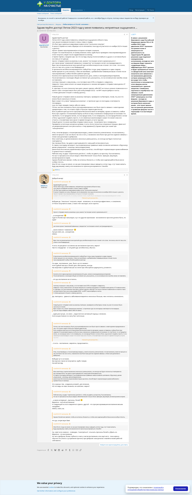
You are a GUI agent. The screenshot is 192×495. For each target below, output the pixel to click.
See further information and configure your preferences (56, 491)
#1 (127, 34)
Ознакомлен (180, 489)
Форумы (66, 10)
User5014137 (42, 31)
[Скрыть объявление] (153, 18)
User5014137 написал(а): (60, 182)
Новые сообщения (43, 13)
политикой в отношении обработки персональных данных (146, 488)
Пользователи (77, 10)
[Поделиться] (124, 34)
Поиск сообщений (56, 13)
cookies (51, 487)
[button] (59, 10)
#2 (127, 175)
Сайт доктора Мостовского (48, 10)
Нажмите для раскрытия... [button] (90, 198)
